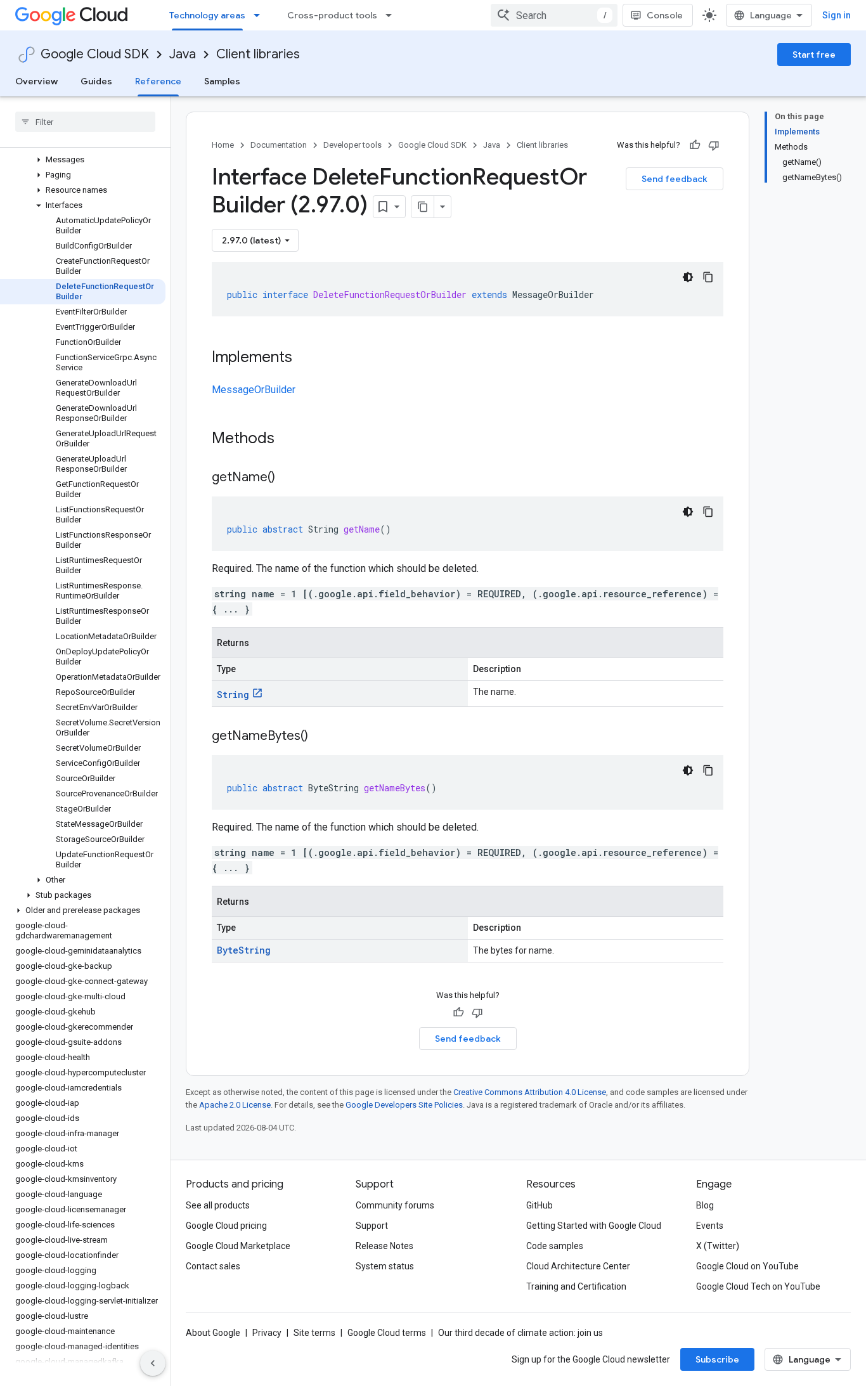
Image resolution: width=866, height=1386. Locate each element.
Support (372, 1226)
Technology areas (207, 15)
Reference (158, 81)
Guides (96, 81)
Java (182, 54)
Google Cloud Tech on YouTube (758, 1286)
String (233, 695)
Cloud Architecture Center (578, 1266)
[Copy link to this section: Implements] (305, 358)
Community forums (395, 1205)
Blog (705, 1205)
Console (665, 15)
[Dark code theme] (688, 277)
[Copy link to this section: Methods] (291, 439)
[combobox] (554, 15)
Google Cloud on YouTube (747, 1266)
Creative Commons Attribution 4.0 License (529, 1092)
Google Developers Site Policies (404, 1105)
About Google (213, 1333)
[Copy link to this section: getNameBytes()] (320, 736)
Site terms (314, 1333)
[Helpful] (694, 145)
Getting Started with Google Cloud (593, 1226)
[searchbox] (85, 122)
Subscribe (717, 1359)
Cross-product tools (332, 15)
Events (709, 1226)
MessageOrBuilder (253, 390)
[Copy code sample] (708, 277)
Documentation (278, 145)
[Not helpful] (713, 145)
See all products (218, 1205)
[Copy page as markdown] (422, 206)
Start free (814, 54)
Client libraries (258, 54)
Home (223, 145)
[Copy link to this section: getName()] (288, 478)
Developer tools (352, 145)
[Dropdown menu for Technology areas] (260, 15)
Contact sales (213, 1266)
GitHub (539, 1205)
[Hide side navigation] (152, 1363)
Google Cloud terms (386, 1333)
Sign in (836, 15)
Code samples (554, 1246)
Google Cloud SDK (95, 54)
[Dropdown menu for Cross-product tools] (392, 15)
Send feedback (675, 179)
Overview (36, 81)
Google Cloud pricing (226, 1226)
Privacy (266, 1333)
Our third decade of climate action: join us (520, 1333)
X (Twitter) (717, 1246)
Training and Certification (576, 1286)
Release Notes (384, 1246)
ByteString (244, 950)
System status (385, 1266)
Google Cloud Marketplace (238, 1246)
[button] (82, 159)
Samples (222, 81)
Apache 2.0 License (235, 1105)
